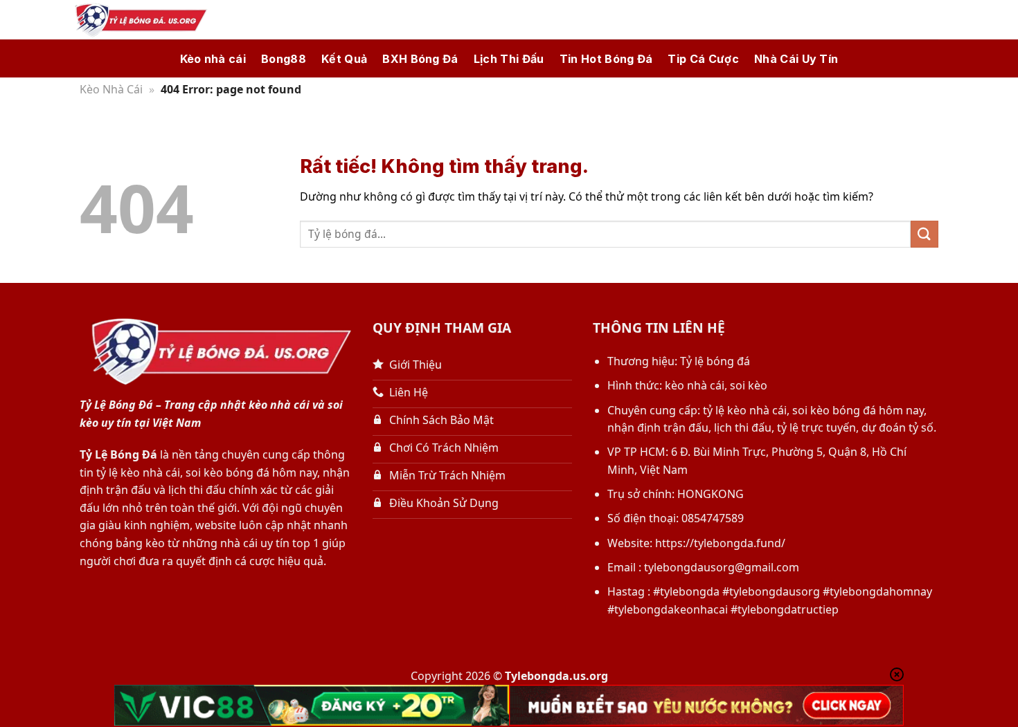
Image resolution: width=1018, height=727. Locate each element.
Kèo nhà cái (213, 59)
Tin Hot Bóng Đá (606, 59)
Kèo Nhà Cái (111, 89)
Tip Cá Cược (703, 59)
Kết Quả (344, 59)
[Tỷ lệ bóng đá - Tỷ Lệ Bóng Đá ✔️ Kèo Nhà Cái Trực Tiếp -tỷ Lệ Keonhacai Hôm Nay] (138, 20)
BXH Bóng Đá (420, 59)
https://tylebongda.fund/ (720, 543)
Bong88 (283, 59)
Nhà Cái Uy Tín (796, 59)
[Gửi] (924, 234)
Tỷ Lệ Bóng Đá (118, 454)
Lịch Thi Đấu (509, 59)
